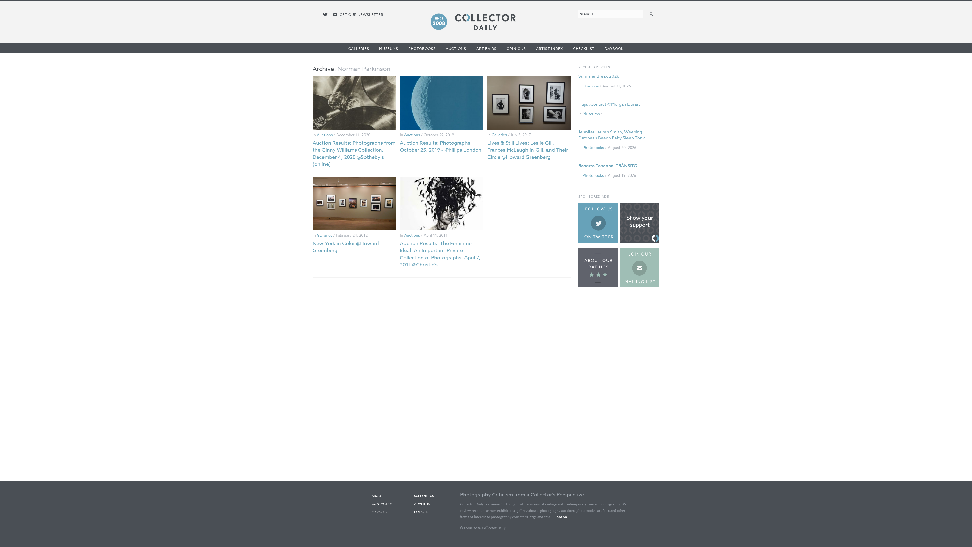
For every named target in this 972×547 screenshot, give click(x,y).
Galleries (358, 48)
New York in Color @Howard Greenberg (346, 247)
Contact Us (382, 503)
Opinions (516, 48)
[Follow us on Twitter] (325, 14)
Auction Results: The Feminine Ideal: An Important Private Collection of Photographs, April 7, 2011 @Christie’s (440, 254)
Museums (388, 48)
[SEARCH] (651, 13)
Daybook (614, 48)
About (377, 495)
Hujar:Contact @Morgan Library (609, 104)
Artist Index (549, 48)
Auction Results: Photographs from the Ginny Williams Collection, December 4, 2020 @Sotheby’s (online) (354, 153)
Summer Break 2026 (598, 76)
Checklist (584, 48)
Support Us (424, 495)
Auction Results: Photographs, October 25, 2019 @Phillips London (440, 146)
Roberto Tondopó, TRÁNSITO (607, 166)
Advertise (422, 503)
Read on (560, 516)
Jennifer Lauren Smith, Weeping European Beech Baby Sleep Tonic (612, 135)
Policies (421, 511)
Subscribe (380, 511)
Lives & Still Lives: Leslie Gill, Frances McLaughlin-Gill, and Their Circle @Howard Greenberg (527, 150)
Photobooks (422, 48)
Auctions (456, 48)
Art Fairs (486, 48)
